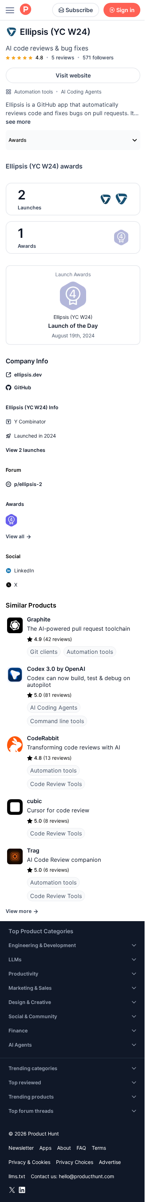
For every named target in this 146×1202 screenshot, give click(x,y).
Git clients (43, 651)
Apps (45, 1148)
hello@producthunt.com (86, 1176)
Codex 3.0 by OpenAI (56, 668)
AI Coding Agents (81, 92)
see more (18, 121)
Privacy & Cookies (29, 1162)
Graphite (38, 619)
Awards (18, 140)
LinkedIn (24, 570)
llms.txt (17, 1176)
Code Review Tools (56, 783)
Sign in (125, 10)
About (64, 1148)
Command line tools (57, 721)
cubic (34, 801)
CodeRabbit (43, 738)
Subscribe (79, 10)
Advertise (110, 1162)
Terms (99, 1148)
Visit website (73, 75)
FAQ (81, 1148)
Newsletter (21, 1148)
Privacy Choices (74, 1162)
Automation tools (33, 92)
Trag (33, 850)
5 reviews (62, 57)
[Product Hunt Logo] (25, 10)
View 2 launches (25, 450)
